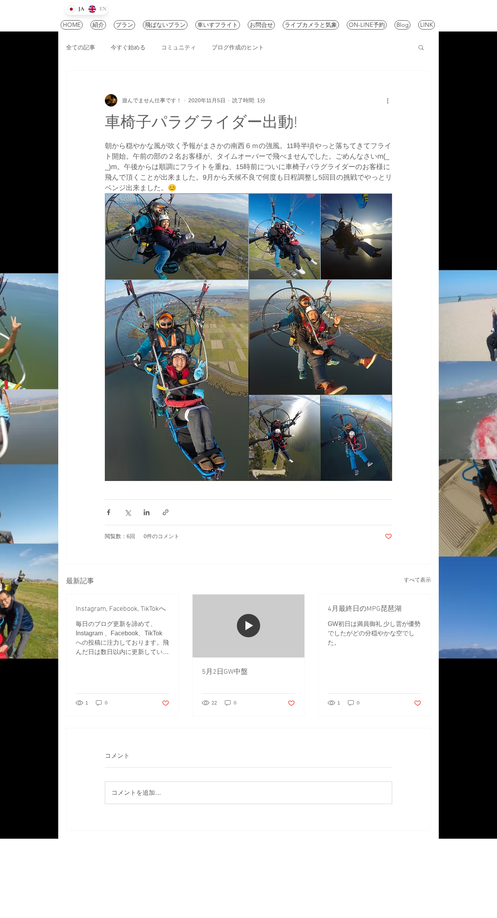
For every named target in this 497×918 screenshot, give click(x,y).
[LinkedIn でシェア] (146, 512)
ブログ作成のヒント (238, 47)
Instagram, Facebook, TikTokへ (121, 609)
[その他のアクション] (387, 100)
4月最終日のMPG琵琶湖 (364, 609)
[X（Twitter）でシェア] (127, 512)
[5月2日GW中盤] (249, 626)
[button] (421, 47)
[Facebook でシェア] (108, 512)
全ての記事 (80, 47)
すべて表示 (417, 580)
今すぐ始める (128, 47)
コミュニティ (178, 47)
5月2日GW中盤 (225, 672)
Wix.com (235, 881)
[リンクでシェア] (165, 512)
